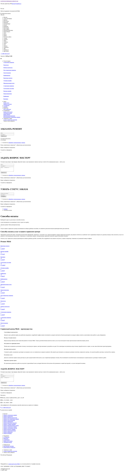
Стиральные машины (8, 62)
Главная (5, 209)
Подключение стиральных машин (11, 117)
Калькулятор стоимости (9, 447)
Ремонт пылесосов (8, 416)
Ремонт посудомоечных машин (11, 419)
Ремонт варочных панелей (10, 423)
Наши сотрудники (7, 112)
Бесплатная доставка (8, 446)
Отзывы (5, 106)
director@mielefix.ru (16, 3)
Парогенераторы (7, 93)
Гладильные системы (8, 88)
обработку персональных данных (17, 142)
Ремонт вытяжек (7, 433)
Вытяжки (5, 99)
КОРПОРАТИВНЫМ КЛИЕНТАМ (9, 1)
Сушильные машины (8, 85)
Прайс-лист (6, 102)
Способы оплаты (7, 113)
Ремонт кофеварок (8, 432)
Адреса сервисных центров (10, 119)
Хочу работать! (7, 109)
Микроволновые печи (8, 83)
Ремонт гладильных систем (10, 428)
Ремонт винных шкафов (9, 429)
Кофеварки (6, 96)
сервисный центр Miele (14, 464)
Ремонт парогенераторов (9, 430)
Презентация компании (9, 115)
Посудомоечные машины (9, 70)
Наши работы (6, 114)
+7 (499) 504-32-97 (5, 53)
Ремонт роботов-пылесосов (10, 417)
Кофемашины (6, 75)
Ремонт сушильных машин (10, 426)
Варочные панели (7, 78)
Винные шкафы (7, 91)
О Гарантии (6, 105)
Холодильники (7, 72)
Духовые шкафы (7, 80)
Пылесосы (6, 65)
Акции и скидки (7, 104)
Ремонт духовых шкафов (9, 424)
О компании (6, 439)
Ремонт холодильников (9, 420)
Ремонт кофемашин (8, 421)
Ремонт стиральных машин (10, 415)
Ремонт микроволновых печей (11, 425)
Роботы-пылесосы (7, 67)
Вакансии (5, 438)
